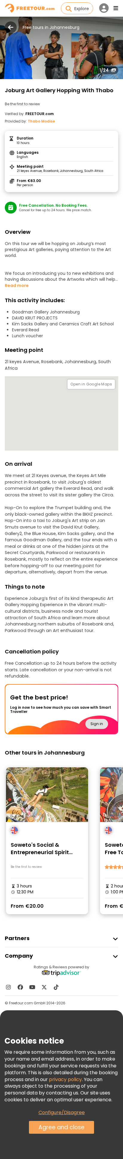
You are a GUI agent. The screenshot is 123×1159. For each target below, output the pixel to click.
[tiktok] (56, 987)
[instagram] (8, 987)
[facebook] (20, 987)
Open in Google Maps (91, 384)
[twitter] (44, 987)
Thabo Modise (41, 121)
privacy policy (65, 1079)
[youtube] (32, 987)
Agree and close (61, 1127)
